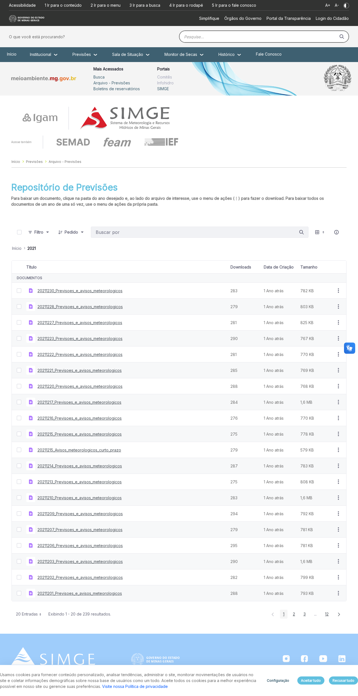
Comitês (164, 77)
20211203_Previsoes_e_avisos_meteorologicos (80, 561)
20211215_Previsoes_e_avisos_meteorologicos (79, 434)
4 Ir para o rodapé (186, 5)
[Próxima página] (339, 614)
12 (328, 615)
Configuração (278, 680)
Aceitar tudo (311, 680)
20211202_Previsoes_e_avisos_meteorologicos (80, 577)
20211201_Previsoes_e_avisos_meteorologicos (79, 593)
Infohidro (165, 82)
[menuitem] (209, 18)
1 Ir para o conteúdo (63, 5)
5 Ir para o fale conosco (234, 5)
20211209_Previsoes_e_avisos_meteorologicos (80, 513)
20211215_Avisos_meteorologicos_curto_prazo (79, 450)
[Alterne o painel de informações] (336, 232)
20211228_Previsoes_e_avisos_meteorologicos (80, 306)
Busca (99, 77)
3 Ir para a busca (144, 5)
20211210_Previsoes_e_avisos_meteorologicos (79, 497)
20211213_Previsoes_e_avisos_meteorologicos (79, 481)
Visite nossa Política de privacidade (135, 686)
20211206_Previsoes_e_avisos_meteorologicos (80, 545)
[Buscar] (341, 36)
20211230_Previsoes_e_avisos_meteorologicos (80, 290)
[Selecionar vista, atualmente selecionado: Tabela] (320, 232)
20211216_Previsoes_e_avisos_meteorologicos (79, 418)
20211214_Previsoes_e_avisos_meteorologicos (79, 466)
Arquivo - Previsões (111, 82)
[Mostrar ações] (338, 290)
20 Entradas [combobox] (27, 614)
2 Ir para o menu (106, 5)
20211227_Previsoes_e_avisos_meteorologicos (79, 322)
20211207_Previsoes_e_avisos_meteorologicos (80, 529)
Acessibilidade (22, 5)
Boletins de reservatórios (116, 88)
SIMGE (163, 88)
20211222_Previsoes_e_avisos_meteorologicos (80, 354)
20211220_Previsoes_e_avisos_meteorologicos (80, 386)
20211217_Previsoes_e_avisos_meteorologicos (79, 402)
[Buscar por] (301, 232)
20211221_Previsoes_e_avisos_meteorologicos (79, 370)
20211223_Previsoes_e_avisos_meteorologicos (80, 338)
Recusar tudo (343, 680)
